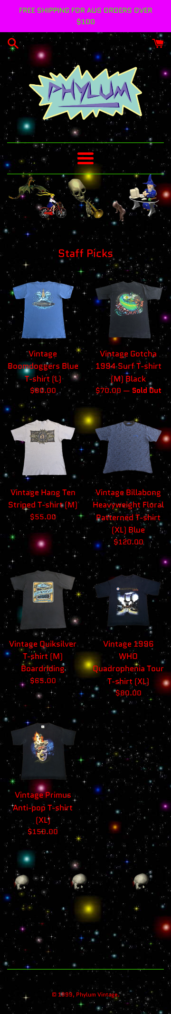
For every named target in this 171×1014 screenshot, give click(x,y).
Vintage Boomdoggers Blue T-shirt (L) (43, 366)
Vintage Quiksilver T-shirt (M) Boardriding (42, 656)
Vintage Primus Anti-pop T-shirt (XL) (43, 807)
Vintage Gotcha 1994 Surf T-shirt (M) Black (128, 366)
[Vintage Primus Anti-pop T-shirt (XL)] (42, 748)
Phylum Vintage (97, 994)
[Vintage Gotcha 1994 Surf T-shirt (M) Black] (128, 307)
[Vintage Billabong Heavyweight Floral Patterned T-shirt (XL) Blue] (128, 445)
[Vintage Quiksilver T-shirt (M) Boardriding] (42, 597)
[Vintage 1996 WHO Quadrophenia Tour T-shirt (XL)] (128, 597)
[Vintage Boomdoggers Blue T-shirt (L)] (42, 307)
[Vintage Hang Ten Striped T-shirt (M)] (42, 445)
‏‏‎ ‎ (122, 994)
